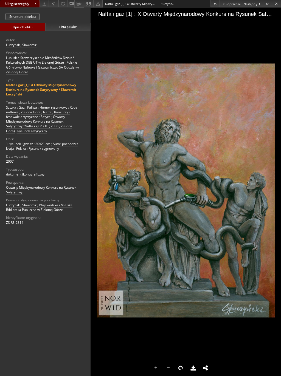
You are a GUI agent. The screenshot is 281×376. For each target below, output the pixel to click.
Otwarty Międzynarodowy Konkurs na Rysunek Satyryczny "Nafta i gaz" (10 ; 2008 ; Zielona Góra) (39, 123)
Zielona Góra (31, 112)
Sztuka (11, 107)
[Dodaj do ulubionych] (63, 3)
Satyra (45, 116)
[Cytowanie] (88, 3)
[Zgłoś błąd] (98, 3)
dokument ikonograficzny (25, 174)
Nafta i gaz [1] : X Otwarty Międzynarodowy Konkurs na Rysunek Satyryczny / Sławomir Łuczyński (41, 90)
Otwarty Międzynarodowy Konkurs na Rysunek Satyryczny (41, 189)
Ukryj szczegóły (17, 3)
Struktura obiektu (22, 16)
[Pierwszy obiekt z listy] (215, 3)
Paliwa (32, 107)
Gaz (22, 107)
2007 (10, 161)
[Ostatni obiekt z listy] (267, 3)
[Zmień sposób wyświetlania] (71, 3)
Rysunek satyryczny (32, 131)
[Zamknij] (276, 3)
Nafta (47, 112)
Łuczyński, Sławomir (21, 45)
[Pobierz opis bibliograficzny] (79, 4)
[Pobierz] (44, 3)
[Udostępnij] (53, 3)
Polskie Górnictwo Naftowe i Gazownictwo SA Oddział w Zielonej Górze (42, 67)
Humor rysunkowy (53, 107)
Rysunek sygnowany (44, 148)
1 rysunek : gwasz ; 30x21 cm (28, 144)
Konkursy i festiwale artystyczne (38, 114)
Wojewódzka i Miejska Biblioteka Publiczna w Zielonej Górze (39, 207)
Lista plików (68, 27)
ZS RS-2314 (14, 222)
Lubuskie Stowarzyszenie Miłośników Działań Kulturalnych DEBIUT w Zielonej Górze (40, 60)
